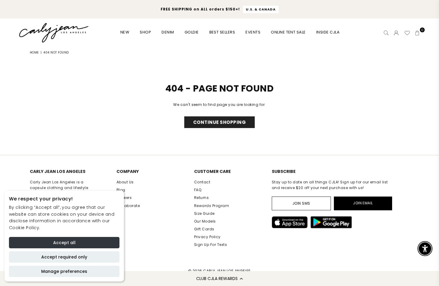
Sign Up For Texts (210, 244)
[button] (219, 278)
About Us (125, 182)
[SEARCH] (386, 32)
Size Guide (204, 213)
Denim (168, 32)
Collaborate (128, 205)
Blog (120, 189)
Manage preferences (64, 271)
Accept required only (64, 257)
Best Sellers (222, 32)
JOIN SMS (301, 203)
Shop (145, 32)
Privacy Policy (207, 236)
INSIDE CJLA (328, 32)
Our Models (205, 221)
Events (252, 32)
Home (34, 52)
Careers (124, 197)
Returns (201, 197)
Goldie (192, 32)
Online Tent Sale (288, 32)
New (124, 32)
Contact (202, 182)
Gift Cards (204, 229)
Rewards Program (211, 205)
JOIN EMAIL (363, 203)
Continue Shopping (219, 122)
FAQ (197, 189)
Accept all (64, 243)
